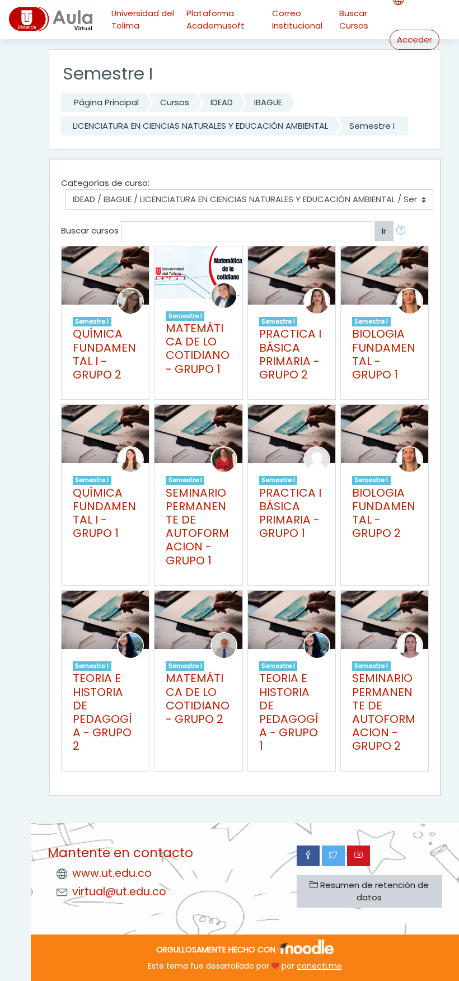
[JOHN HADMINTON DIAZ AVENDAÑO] (223, 295)
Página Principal (106, 102)
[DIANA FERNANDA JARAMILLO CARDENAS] (316, 300)
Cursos (174, 102)
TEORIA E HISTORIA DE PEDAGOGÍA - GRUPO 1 (289, 712)
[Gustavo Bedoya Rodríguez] (223, 645)
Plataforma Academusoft (215, 19)
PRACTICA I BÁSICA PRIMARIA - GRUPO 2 (290, 354)
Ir (384, 231)
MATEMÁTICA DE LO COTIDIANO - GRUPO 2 (198, 698)
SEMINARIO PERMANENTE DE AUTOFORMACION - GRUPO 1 (197, 526)
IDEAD (221, 102)
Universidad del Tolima (142, 19)
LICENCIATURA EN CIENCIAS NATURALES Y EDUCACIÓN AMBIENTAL (200, 126)
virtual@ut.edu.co (119, 891)
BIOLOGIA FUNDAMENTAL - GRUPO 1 (383, 354)
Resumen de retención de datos (373, 891)
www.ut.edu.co (112, 873)
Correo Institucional (297, 19)
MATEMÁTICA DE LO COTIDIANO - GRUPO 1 (198, 348)
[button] (403, 231)
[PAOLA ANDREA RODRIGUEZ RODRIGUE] (409, 645)
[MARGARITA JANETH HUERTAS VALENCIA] (130, 300)
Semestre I (372, 126)
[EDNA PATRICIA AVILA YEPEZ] (223, 459)
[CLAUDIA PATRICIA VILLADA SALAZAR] (130, 645)
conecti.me (319, 965)
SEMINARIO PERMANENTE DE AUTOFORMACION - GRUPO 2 (383, 712)
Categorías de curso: (105, 183)
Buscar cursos (90, 230)
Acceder (414, 39)
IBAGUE (268, 102)
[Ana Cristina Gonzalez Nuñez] (130, 459)
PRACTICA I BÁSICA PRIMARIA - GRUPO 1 (290, 513)
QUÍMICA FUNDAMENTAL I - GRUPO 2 (104, 354)
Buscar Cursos (353, 19)
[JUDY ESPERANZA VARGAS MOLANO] (409, 300)
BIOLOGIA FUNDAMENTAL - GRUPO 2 (383, 513)
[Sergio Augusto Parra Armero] (316, 459)
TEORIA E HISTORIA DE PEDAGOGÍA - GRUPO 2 (102, 712)
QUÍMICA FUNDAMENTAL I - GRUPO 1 (104, 513)
